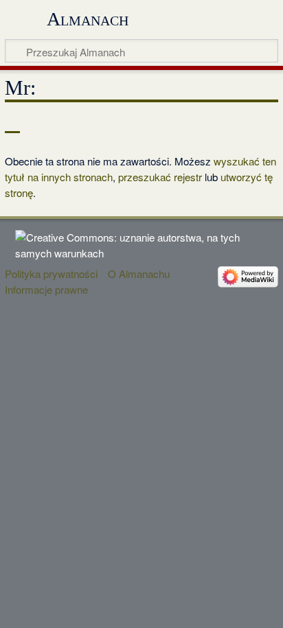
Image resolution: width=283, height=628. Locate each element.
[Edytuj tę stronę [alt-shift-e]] (234, 123)
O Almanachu (139, 273)
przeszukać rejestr (160, 177)
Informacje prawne (46, 289)
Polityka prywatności (51, 273)
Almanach (87, 19)
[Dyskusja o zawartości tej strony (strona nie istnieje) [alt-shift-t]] (43, 123)
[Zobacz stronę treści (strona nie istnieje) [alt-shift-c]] (12, 123)
